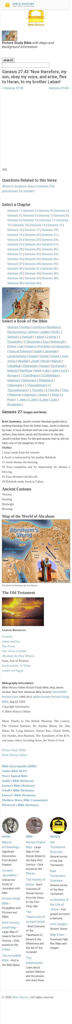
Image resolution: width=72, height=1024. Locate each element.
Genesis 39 (49, 264)
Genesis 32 (32, 254)
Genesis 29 (32, 249)
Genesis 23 (32, 239)
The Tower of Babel (14, 651)
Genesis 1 (14, 210)
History (55, 836)
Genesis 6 (29, 215)
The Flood (8, 646)
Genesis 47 (32, 278)
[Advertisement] (36, 127)
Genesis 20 (32, 235)
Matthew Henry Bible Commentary (25, 800)
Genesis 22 (14, 239)
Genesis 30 (49, 249)
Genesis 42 (49, 268)
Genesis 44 (32, 273)
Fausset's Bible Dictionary (19, 795)
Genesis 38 (32, 264)
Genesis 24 (49, 239)
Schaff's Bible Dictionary (18, 790)
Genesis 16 (14, 230)
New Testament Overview (57, 875)
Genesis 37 (14, 264)
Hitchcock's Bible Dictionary (20, 805)
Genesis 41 (32, 268)
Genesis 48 (49, 278)
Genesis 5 (14, 215)
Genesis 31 (14, 254)
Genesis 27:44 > (59, 88)
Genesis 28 (14, 249)
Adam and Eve (11, 641)
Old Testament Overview (57, 847)
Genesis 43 (14, 273)
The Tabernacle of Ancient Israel (35, 916)
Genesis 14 (37, 225)
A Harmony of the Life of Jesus (59, 904)
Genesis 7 (45, 215)
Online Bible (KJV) (14, 771)
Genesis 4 (60, 210)
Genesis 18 (49, 230)
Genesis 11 (47, 220)
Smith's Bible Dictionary (18, 780)
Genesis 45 (49, 273)
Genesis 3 (45, 210)
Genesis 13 (20, 225)
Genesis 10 (30, 220)
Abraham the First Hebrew (18, 656)
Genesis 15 (54, 225)
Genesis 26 (32, 244)
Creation (7, 636)
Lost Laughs (58, 924)
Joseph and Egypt (12, 670)
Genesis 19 (14, 235)
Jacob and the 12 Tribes (16, 665)
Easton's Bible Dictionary (18, 785)
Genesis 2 (29, 210)
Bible (29, 836)
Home (6, 836)
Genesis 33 (49, 254)
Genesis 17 (32, 230)
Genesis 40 (14, 268)
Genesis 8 (60, 215)
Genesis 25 (14, 244)
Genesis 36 (49, 259)
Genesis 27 (49, 244)
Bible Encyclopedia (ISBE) (19, 766)
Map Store (57, 934)
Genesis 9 (14, 220)
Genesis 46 (14, 278)
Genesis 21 (49, 235)
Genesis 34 (14, 259)
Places (30, 873)
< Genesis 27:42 (12, 88)
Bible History (20, 997)
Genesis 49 (14, 283)
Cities (6, 949)
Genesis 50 (32, 283)
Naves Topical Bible (14, 776)
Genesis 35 (32, 259)
